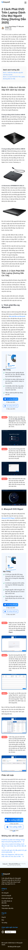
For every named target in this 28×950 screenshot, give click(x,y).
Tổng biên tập (5, 905)
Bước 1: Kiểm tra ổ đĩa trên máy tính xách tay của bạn (13, 73)
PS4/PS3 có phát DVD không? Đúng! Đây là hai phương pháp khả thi (13, 840)
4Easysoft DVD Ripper (8, 518)
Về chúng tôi (5, 893)
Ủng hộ (4, 917)
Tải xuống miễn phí (12, 399)
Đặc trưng (6, 370)
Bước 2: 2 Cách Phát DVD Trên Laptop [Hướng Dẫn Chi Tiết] (14, 77)
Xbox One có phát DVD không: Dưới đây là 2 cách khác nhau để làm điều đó (14, 845)
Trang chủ (4, 863)
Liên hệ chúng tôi (6, 895)
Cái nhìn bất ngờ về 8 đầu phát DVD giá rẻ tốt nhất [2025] (14, 851)
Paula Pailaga (12, 26)
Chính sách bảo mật (7, 898)
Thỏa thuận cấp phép (7, 908)
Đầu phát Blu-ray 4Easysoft (17, 316)
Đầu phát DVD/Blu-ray (14, 863)
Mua (3, 920)
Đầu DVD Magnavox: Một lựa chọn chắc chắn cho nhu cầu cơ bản (12, 855)
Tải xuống (4, 922)
